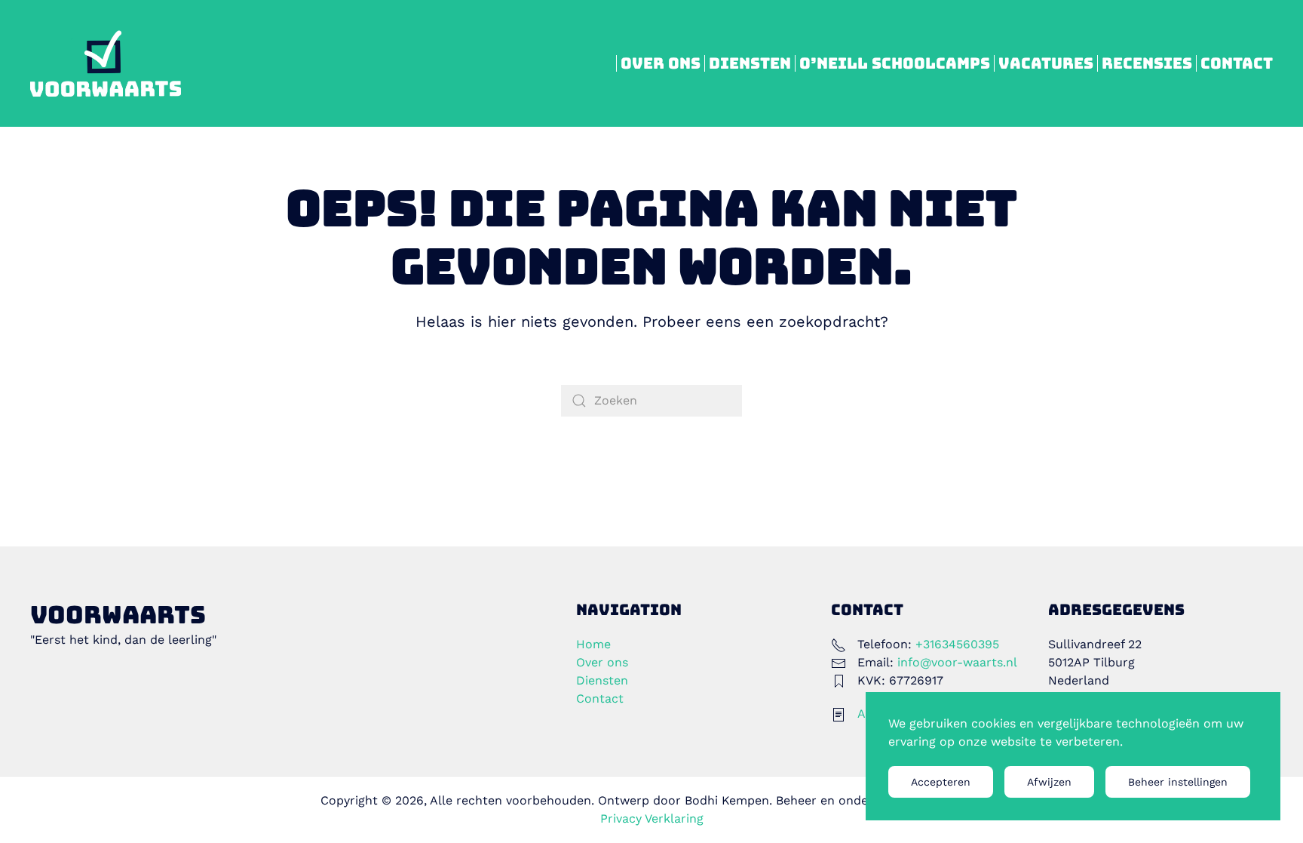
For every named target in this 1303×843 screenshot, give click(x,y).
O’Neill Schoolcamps (894, 63)
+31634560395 (957, 644)
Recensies (1147, 63)
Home (593, 644)
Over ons (661, 63)
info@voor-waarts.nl (957, 662)
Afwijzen (1049, 782)
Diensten (750, 63)
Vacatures (1045, 63)
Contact (1236, 63)
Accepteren (940, 782)
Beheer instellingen (1178, 782)
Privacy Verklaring (652, 818)
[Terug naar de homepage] (105, 63)
